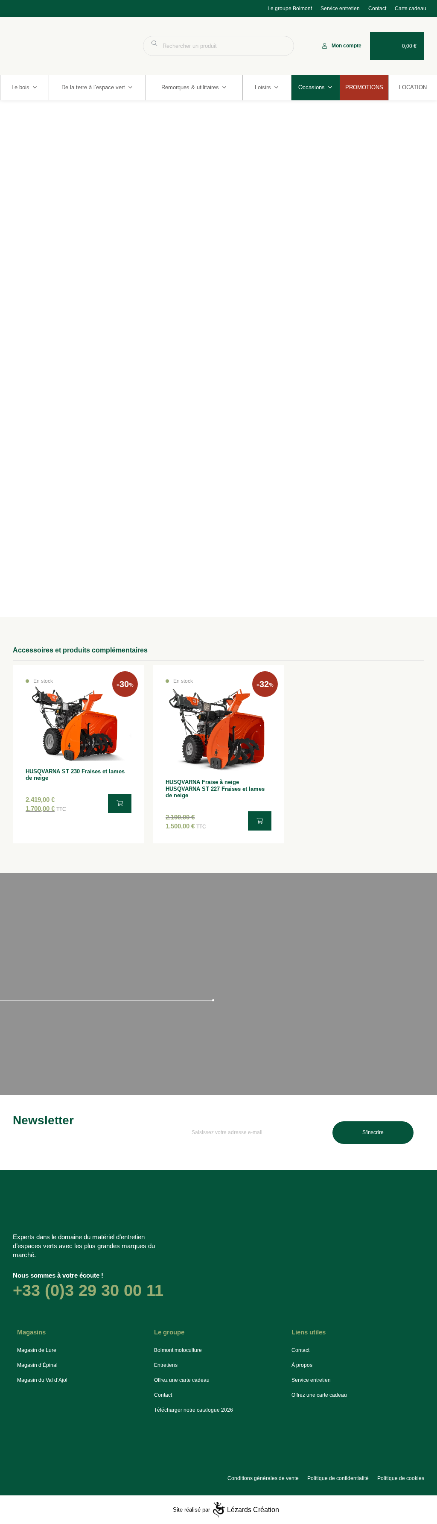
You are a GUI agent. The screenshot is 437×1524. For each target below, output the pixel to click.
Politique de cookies (400, 1478)
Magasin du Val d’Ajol (42, 1380)
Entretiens (166, 1365)
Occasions (311, 87)
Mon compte (346, 46)
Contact (377, 9)
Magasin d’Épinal (37, 1365)
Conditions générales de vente (263, 1478)
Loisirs (263, 87)
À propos (301, 1365)
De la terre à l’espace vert (93, 87)
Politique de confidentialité (338, 1478)
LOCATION (413, 87)
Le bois (20, 87)
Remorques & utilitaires (190, 87)
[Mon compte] (324, 46)
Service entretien (340, 9)
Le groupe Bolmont (290, 9)
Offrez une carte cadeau (182, 1380)
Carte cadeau (410, 9)
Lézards (253, 1509)
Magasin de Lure (36, 1350)
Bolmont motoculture (178, 1350)
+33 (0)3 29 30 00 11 (88, 1290)
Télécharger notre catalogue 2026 (193, 1410)
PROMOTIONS (364, 87)
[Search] (283, 46)
